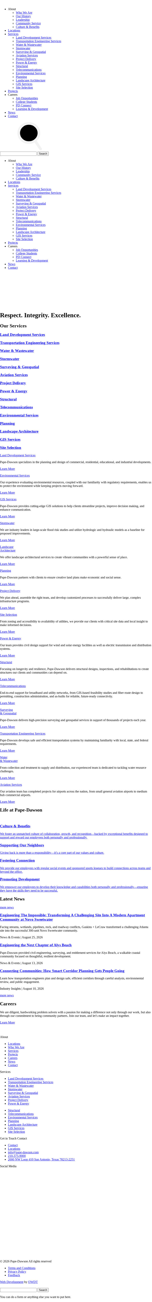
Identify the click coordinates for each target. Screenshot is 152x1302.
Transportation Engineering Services (38, 41)
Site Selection (24, 87)
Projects (13, 91)
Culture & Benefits (27, 27)
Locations (14, 30)
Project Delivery (26, 59)
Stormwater (23, 48)
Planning (21, 76)
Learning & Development (32, 109)
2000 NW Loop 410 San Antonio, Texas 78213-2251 (41, 1159)
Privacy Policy (17, 1271)
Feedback (14, 1275)
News (11, 112)
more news (7, 907)
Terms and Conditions (21, 1268)
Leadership (23, 19)
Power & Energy (26, 62)
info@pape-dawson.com (23, 1152)
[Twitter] (29, 1227)
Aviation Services (27, 55)
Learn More (7, 468)
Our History (23, 16)
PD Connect (23, 105)
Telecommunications (29, 69)
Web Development (11, 1282)
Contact (13, 116)
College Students (26, 101)
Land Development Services (33, 37)
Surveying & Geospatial (31, 52)
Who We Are (24, 12)
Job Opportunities (27, 98)
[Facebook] (29, 1257)
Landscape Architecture (30, 80)
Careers (12, 1058)
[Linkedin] (90, 1227)
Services (13, 34)
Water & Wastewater (29, 44)
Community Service (28, 23)
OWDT (33, 1282)
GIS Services (24, 84)
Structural (22, 66)
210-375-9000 (17, 1156)
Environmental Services (31, 73)
